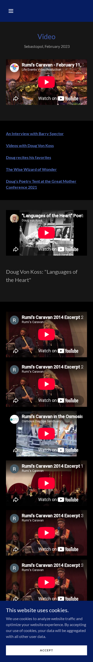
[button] (15, 11)
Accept (46, 650)
